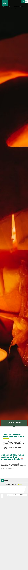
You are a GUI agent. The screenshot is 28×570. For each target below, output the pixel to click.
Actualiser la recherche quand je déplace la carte (18, 494)
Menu (26, 1)
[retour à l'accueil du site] (5, 3)
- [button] (1, 497)
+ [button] (1, 495)
